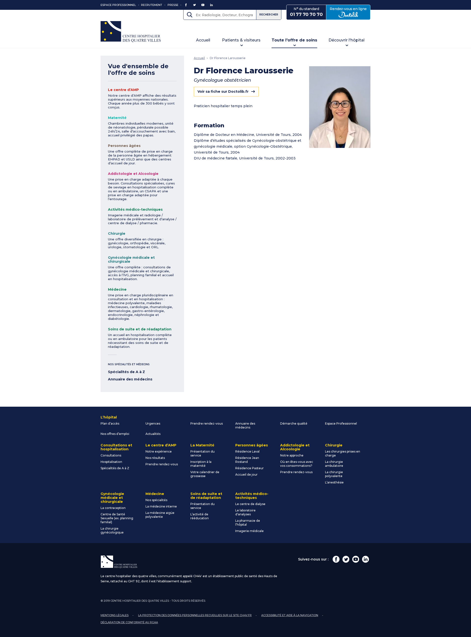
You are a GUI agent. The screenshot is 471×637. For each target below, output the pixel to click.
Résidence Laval (247, 451)
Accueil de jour (246, 474)
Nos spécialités (156, 500)
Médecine (117, 289)
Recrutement (151, 5)
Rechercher (268, 14)
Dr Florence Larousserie (228, 58)
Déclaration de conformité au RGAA (129, 622)
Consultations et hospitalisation (116, 447)
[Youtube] (355, 559)
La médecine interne (161, 506)
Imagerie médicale (249, 531)
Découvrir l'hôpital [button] (346, 40)
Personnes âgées (124, 145)
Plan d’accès (110, 423)
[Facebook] (336, 559)
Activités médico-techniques (135, 209)
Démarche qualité (293, 423)
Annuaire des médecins (130, 379)
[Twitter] (346, 559)
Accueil (203, 40)
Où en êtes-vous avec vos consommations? (296, 464)
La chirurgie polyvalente (334, 474)
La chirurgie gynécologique (112, 530)
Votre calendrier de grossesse (204, 474)
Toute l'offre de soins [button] (294, 40)
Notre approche (291, 455)
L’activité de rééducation (199, 516)
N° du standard (306, 12)
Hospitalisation (111, 462)
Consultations (111, 455)
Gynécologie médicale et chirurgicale (131, 259)
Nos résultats (155, 458)
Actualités (152, 434)
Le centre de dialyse (250, 504)
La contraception (113, 508)
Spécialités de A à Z (126, 372)
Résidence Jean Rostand (247, 460)
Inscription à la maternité (200, 464)
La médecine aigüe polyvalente (159, 515)
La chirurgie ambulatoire (334, 464)
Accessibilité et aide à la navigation (289, 615)
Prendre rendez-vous (206, 423)
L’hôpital (109, 417)
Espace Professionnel (118, 5)
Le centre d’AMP (123, 90)
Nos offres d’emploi (115, 434)
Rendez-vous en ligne (350, 12)
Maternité (117, 118)
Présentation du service (202, 453)
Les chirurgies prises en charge (342, 453)
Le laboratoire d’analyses (245, 512)
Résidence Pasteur (249, 468)
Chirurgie (116, 233)
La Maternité (202, 445)
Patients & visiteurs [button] (241, 40)
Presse (173, 5)
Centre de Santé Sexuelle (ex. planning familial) (117, 518)
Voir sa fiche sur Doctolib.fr (223, 91)
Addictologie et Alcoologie (133, 173)
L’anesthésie (334, 482)
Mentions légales (115, 615)
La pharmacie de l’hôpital (247, 522)
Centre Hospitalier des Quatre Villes (131, 31)
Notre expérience (158, 451)
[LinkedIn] (365, 559)
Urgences (152, 423)
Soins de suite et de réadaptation (139, 329)
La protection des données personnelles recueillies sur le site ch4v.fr (195, 615)
